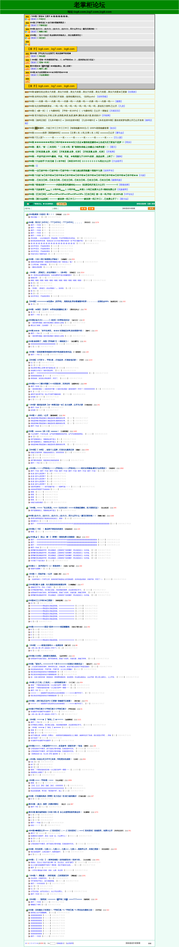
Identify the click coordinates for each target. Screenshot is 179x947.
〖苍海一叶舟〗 (43, 62)
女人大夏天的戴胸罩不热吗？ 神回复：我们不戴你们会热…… (52, 865)
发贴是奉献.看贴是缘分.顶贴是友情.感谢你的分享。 (49, 418)
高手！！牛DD (36, 225)
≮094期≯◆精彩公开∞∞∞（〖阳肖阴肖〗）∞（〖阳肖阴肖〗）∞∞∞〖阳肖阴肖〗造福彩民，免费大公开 (70, 830)
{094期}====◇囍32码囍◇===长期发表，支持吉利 (49, 384)
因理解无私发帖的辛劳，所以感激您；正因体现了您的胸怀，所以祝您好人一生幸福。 (61, 550)
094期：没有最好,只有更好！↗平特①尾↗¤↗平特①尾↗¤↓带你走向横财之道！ (61, 910)
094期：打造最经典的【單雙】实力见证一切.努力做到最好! (52, 796)
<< (26, 943)
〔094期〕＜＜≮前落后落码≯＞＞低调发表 (45, 645)
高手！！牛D (35, 315)
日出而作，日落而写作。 (39, 878)
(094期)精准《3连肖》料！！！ (41, 214)
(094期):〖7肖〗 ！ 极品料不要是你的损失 (45, 529)
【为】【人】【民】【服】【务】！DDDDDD (47, 785)
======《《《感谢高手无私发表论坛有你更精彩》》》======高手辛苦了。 (57, 693)
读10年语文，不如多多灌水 (40, 246)
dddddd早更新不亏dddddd (40, 489)
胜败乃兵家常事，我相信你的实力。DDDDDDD (47, 452)
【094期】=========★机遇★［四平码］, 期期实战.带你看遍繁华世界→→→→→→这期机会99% (68, 301)
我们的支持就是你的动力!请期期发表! (44, 672)
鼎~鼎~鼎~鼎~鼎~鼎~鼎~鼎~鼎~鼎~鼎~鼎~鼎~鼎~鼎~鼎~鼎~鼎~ (53, 243)
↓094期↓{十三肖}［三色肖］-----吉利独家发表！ (47, 682)
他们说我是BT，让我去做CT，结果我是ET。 (46, 852)
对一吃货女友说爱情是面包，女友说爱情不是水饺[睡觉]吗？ (51, 275)
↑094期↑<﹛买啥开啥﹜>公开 (40, 574)
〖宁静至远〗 (42, 25)
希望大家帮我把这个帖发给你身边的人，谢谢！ (47, 518)
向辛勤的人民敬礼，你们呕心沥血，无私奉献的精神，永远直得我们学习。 (57, 725)
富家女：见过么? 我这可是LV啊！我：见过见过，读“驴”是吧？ (52, 862)
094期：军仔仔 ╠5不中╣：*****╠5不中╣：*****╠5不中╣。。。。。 (55, 222)
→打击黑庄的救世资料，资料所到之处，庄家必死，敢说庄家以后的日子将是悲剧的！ (61, 667)
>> (37, 943)
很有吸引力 (35, 521)
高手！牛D (34, 690)
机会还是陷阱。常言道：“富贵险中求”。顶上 (46, 791)
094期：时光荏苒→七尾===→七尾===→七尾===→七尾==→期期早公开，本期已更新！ (64, 849)
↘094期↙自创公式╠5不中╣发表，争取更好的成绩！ (50, 759)
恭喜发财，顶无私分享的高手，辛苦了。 (45, 378)
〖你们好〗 (42, 38)
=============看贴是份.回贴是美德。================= (52, 606)
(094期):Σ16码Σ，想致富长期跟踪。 (43, 656)
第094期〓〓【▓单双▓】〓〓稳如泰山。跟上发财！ (51, 66)
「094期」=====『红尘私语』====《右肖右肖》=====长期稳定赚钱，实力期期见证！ (63, 508)
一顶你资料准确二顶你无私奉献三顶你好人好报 (47, 323)
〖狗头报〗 (42, 56)
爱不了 (33, 833)
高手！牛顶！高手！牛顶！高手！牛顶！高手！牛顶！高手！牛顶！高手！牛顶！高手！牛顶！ (64, 471)
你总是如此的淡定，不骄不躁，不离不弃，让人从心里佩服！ (52, 669)
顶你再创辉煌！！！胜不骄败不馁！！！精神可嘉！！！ (50, 487)
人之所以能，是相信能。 (39, 264)
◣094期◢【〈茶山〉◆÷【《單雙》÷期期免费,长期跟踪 (51, 537)
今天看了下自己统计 (38, 561)
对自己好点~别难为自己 (39, 254)
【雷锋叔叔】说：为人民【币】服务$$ (44, 754)
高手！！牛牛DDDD (38, 883)
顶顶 (32, 730)
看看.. (33, 492)
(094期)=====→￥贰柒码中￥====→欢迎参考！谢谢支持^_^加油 (55, 746)
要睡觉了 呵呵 (36, 905)
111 (32, 762)
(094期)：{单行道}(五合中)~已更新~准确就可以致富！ (50, 701)
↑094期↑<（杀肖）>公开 (38, 415)
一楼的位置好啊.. (37, 267)
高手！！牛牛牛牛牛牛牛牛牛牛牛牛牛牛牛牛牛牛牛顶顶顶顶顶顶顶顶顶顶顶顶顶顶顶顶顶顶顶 (64, 540)
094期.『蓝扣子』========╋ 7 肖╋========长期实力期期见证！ (56, 664)
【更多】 (33, 19)
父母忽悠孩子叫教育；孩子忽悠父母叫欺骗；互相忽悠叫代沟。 (53, 748)
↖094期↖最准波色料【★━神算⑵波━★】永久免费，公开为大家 (55, 405)
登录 (153, 204)
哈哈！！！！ (35, 825)
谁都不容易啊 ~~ (36, 569)
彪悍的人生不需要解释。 (39, 913)
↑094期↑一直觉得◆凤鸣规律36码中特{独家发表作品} (50, 352)
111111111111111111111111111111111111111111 (47, 788)
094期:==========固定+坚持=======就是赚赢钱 (49, 627)
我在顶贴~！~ (35, 217)
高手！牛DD (35, 386)
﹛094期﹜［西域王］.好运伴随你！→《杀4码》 (48, 272)
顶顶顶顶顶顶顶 (36, 376)
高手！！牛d (35, 333)
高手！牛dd (35, 407)
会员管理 (70, 943)
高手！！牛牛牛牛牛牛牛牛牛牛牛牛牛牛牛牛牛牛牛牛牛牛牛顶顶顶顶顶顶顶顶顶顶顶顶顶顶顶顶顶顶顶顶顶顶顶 (70, 524)
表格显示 (60, 943)
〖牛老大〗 (42, 19)
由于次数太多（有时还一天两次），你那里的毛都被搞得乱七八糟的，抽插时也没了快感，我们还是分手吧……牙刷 (71, 735)
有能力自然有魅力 (37, 502)
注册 (149, 204)
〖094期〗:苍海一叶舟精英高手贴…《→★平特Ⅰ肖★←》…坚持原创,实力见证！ (62, 60)
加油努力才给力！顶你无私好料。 (42, 370)
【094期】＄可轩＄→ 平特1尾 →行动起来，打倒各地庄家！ (53, 360)
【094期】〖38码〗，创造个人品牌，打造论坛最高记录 (51, 450)
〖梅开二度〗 (42, 69)
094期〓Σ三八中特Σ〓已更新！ (41, 600)
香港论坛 (38, 204)
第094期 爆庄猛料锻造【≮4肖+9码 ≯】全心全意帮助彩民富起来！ (55, 812)
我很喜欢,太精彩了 (37, 772)
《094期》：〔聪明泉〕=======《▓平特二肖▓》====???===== (55, 899)
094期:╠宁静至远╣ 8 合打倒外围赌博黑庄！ (48, 23)
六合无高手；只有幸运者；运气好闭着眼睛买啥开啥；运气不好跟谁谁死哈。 (57, 434)
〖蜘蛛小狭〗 (42, 32)
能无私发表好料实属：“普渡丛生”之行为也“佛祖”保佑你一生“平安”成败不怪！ (57, 241)
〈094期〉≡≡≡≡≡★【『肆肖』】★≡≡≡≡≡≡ (45, 719)
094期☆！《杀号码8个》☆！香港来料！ (45, 566)
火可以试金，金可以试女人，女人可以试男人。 (47, 891)
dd (32, 764)
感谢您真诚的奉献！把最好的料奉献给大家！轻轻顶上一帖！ (52, 262)
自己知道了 (35, 738)
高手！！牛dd (35, 823)
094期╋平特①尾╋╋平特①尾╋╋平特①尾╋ (47, 709)
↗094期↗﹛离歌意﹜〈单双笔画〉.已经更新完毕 (48, 875)
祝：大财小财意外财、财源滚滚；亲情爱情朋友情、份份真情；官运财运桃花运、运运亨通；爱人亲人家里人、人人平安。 (73, 677)
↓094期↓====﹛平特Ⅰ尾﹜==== (41, 780)
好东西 (33, 397)
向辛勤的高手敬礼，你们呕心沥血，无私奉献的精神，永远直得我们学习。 (57, 590)
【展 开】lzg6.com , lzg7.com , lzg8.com (51, 48)
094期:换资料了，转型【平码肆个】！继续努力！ (48, 341)
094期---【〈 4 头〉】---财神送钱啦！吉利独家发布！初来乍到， (55, 860)
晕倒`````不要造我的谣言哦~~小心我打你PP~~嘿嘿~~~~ (50, 685)
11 (32, 363)
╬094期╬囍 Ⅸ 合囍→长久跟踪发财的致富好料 (47, 584)
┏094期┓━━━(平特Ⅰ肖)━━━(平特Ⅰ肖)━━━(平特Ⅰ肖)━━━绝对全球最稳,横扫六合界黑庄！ (67, 468)
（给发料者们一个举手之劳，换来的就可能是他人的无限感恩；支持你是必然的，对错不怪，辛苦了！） (67, 579)
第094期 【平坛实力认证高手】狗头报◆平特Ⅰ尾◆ (50, 53)
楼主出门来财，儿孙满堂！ (40, 325)
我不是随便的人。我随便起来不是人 (43, 439)
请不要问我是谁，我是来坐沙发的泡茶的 (45, 460)
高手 (32, 868)
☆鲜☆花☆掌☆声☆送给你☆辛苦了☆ (44, 648)
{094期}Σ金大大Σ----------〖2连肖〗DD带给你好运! (49, 320)
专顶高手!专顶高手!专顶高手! (41, 712)
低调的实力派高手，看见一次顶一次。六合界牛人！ (49, 836)
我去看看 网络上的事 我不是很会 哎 (43, 368)
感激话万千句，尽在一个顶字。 (42, 587)
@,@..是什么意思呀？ (38, 473)
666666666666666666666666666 (43, 344)
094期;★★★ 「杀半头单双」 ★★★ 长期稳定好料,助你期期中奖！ (56, 331)
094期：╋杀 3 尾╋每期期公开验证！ (43, 259)
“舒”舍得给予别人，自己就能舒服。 (43, 881)
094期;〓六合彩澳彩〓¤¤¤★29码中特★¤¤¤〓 (49, 72)
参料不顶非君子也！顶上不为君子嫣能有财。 (46, 394)
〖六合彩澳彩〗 (43, 75)
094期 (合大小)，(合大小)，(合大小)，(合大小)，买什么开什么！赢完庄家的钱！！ (64, 29)
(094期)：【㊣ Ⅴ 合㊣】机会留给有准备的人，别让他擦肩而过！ (56, 35)
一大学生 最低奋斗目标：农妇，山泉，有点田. (47, 870)
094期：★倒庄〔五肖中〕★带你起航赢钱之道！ (48, 309)
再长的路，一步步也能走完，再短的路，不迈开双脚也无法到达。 (53, 238)
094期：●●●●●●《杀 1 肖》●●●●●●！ (43, 431)
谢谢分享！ (35, 278)
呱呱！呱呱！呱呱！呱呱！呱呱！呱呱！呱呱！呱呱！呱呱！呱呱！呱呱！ (57, 280)
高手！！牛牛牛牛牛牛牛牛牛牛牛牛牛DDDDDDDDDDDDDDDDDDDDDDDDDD (59, 373)
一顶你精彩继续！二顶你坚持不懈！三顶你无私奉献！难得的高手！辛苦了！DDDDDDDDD (63, 389)
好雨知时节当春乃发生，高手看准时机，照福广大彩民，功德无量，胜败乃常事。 (59, 592)
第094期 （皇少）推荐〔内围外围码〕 (44, 804)
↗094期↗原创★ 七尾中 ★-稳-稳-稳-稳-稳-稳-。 (50, 16)
